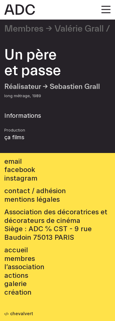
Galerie (15, 284)
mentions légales (32, 199)
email (13, 161)
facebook (19, 170)
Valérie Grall (79, 29)
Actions (16, 275)
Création (18, 292)
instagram (20, 178)
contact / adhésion (35, 191)
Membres (24, 29)
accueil (16, 250)
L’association (24, 267)
